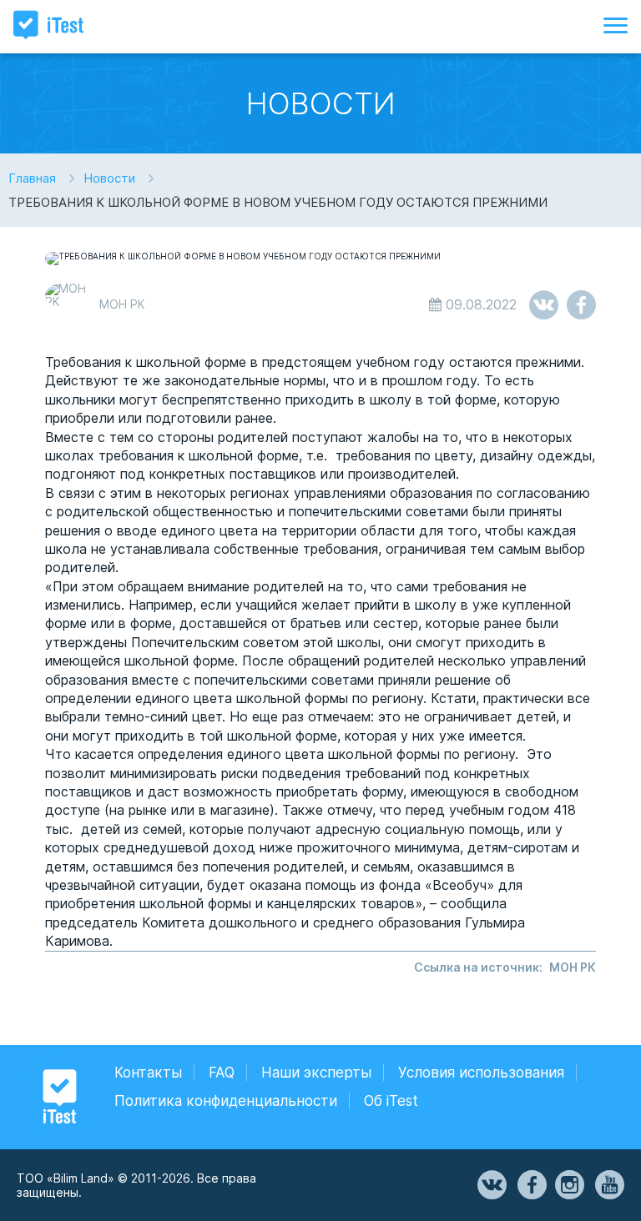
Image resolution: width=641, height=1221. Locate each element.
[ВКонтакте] (491, 1185)
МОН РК (572, 967)
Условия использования (481, 1072)
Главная (32, 178)
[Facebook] (531, 1185)
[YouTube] (608, 1185)
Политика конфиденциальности (225, 1101)
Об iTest (391, 1101)
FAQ (222, 1072)
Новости (109, 178)
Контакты (148, 1072)
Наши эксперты (316, 1072)
